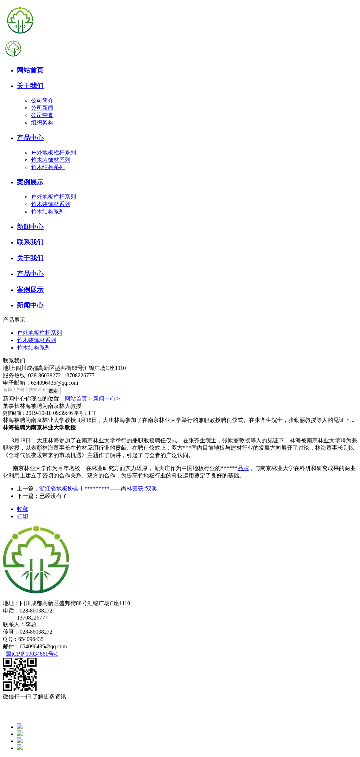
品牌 (243, 468)
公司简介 (42, 100)
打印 (22, 516)
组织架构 (42, 123)
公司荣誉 (42, 115)
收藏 (22, 509)
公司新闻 (42, 108)
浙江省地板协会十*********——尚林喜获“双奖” (99, 489)
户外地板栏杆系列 (53, 152)
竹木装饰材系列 (50, 160)
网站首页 (76, 399)
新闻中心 (104, 399)
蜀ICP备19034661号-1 (32, 654)
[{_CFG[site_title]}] (20, 36)
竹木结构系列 (48, 167)
